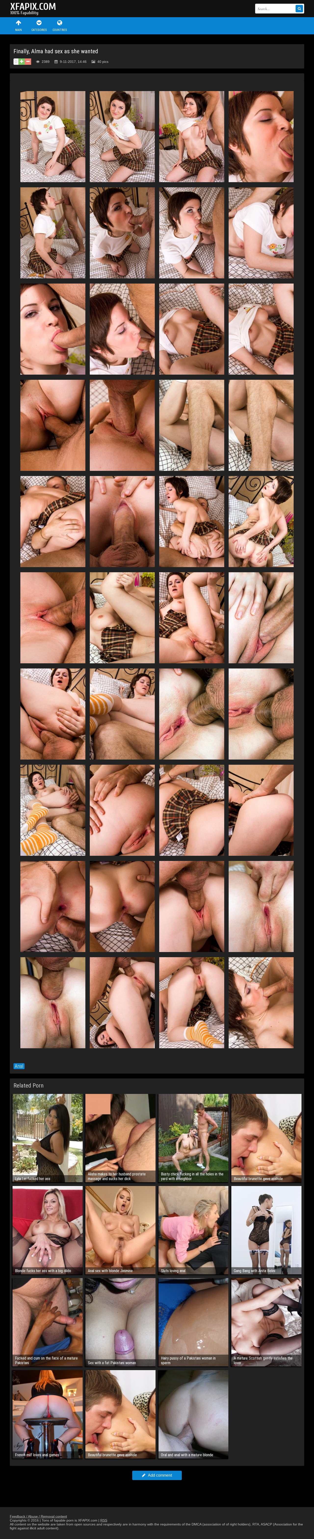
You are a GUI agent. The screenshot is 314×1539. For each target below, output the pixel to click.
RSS (103, 1520)
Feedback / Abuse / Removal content (38, 1516)
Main (18, 30)
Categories (39, 30)
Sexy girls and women (34, 8)
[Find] (299, 8)
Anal (19, 1066)
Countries (59, 30)
